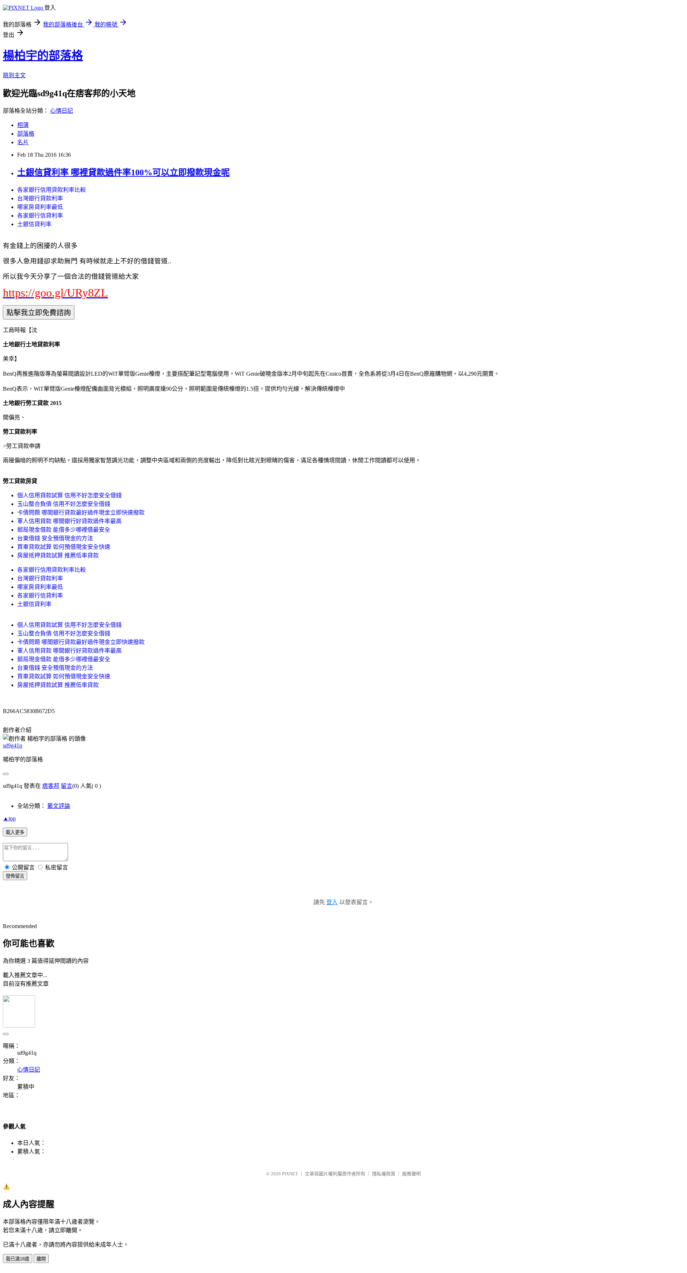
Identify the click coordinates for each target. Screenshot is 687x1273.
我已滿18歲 (17, 1259)
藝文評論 (58, 806)
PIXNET (290, 1173)
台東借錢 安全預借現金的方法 (55, 538)
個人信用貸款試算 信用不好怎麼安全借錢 (69, 495)
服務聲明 (411, 1173)
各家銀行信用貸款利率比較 (51, 190)
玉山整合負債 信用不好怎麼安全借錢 (63, 504)
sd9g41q (12, 745)
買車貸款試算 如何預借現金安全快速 (63, 547)
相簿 (23, 125)
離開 (41, 1259)
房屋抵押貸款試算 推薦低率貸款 (58, 555)
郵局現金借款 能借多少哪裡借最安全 (63, 530)
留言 (66, 786)
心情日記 (61, 111)
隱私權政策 (383, 1173)
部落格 (25, 134)
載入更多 (15, 832)
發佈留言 (15, 876)
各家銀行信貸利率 (40, 216)
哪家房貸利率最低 (40, 207)
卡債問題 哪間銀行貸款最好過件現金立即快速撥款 (81, 512)
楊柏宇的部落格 (43, 55)
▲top (9, 818)
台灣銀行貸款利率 (40, 198)
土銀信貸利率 (34, 224)
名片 (23, 142)
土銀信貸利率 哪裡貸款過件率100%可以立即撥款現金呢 (123, 172)
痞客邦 (50, 786)
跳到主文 (14, 75)
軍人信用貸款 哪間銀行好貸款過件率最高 (69, 521)
